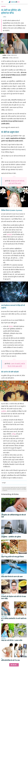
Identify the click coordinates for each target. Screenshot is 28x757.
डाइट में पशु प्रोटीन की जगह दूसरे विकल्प (12, 557)
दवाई (2, 513)
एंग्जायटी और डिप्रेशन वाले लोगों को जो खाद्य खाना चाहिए (13, 597)
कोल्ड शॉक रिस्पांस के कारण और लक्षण (12, 577)
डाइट (2, 555)
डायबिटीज (3, 411)
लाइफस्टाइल (3, 6)
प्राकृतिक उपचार (4, 616)
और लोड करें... (14, 665)
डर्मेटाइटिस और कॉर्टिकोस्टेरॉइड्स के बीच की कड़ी (13, 516)
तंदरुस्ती (2, 574)
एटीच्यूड (14, 434)
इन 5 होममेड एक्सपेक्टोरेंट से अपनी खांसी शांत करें (13, 619)
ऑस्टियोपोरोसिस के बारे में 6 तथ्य (10, 660)
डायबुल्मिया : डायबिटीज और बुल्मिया (11, 537)
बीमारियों (2, 535)
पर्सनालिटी (9, 234)
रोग (1, 658)
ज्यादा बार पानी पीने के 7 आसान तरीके (11, 640)
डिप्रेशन (11, 326)
